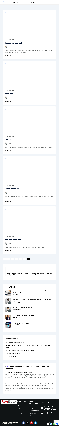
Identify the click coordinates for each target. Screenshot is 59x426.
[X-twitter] (27, 422)
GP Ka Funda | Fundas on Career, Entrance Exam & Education (27, 367)
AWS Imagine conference (21, 323)
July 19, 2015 (11, 39)
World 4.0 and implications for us (23, 307)
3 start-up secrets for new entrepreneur (23, 350)
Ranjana (7, 356)
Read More (8, 55)
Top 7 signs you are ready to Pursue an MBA (18, 372)
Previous (6, 259)
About (14, 356)
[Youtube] (31, 422)
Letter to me (20, 342)
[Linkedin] (35, 422)
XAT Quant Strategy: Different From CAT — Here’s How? (22, 382)
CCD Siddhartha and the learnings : (24, 316)
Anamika (8, 345)
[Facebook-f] (23, 422)
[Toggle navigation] (54, 2)
